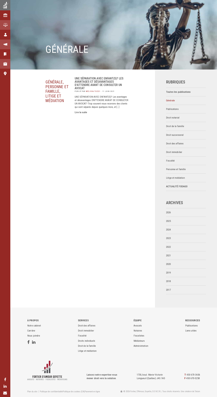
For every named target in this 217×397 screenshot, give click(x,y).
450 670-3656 (193, 374)
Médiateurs (139, 340)
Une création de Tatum (190, 391)
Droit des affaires (175, 143)
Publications (172, 109)
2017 (168, 290)
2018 (168, 281)
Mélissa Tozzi (93, 91)
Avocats (138, 325)
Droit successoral (174, 135)
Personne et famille (176, 169)
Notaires (138, 330)
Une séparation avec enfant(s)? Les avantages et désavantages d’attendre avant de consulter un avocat (99, 83)
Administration (141, 345)
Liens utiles (191, 330)
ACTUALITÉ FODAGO (176, 186)
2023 (168, 238)
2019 (168, 272)
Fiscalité (170, 160)
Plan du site (32, 391)
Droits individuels (86, 340)
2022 (168, 247)
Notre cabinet (34, 325)
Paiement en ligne (92, 391)
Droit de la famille (175, 126)
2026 (168, 212)
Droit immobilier (174, 152)
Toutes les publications (178, 92)
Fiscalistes (139, 335)
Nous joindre (33, 335)
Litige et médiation (175, 178)
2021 (168, 255)
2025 (168, 221)
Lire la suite (81, 112)
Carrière (31, 330)
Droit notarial (172, 117)
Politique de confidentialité (51, 391)
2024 (168, 229)
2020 (168, 264)
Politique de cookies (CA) (74, 391)
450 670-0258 (193, 378)
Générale (170, 100)
